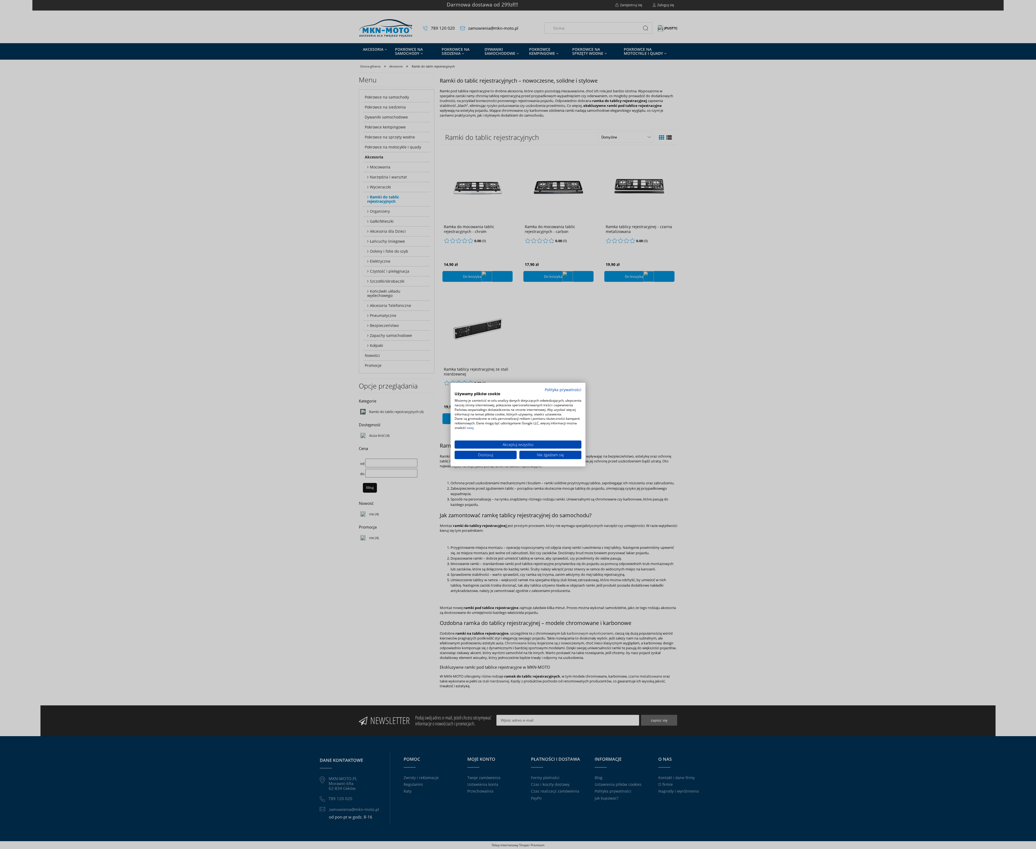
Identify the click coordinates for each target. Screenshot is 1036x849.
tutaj (470, 427)
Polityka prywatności (563, 389)
